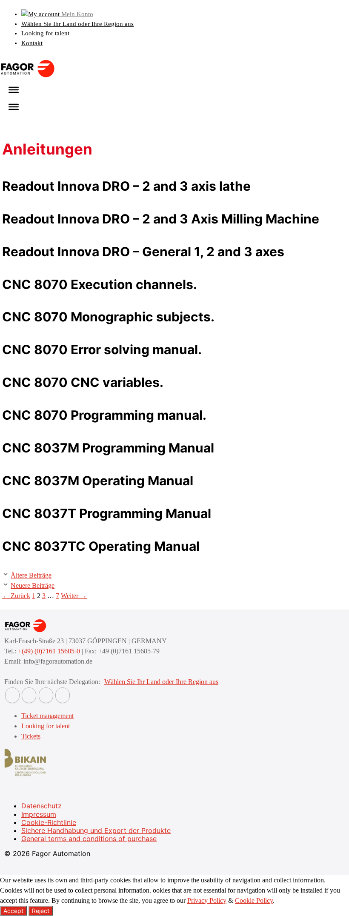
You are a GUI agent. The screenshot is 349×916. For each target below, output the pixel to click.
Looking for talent (45, 33)
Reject (40, 910)
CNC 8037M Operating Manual (97, 480)
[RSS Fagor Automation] (62, 695)
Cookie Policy (254, 900)
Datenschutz (41, 806)
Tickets (30, 736)
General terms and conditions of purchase (89, 838)
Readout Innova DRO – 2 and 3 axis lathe (126, 186)
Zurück (16, 595)
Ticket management (47, 715)
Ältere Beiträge (31, 575)
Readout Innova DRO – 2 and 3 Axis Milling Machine (160, 218)
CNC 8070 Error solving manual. (102, 349)
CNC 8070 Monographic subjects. (108, 316)
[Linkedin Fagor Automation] (29, 695)
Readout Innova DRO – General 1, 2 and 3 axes (143, 251)
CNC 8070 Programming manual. (104, 415)
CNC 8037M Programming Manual (108, 447)
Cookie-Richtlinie (48, 822)
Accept (13, 910)
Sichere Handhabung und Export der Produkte (96, 830)
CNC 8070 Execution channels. (99, 284)
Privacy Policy (206, 900)
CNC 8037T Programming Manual (106, 513)
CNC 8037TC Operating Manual (101, 546)
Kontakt (32, 43)
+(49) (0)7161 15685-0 (49, 651)
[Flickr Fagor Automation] (12, 695)
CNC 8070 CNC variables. (82, 382)
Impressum (38, 814)
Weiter (74, 595)
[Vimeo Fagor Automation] (46, 695)
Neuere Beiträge (32, 585)
